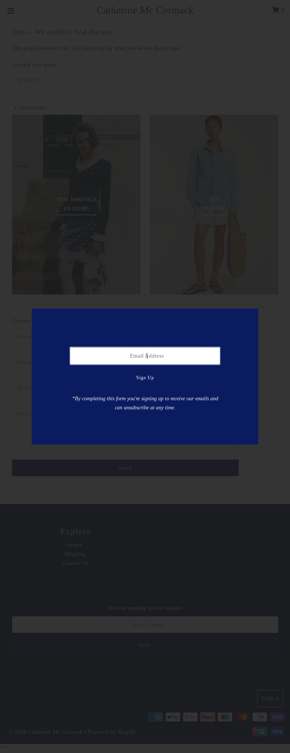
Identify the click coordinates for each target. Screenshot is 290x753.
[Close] (250, 317)
